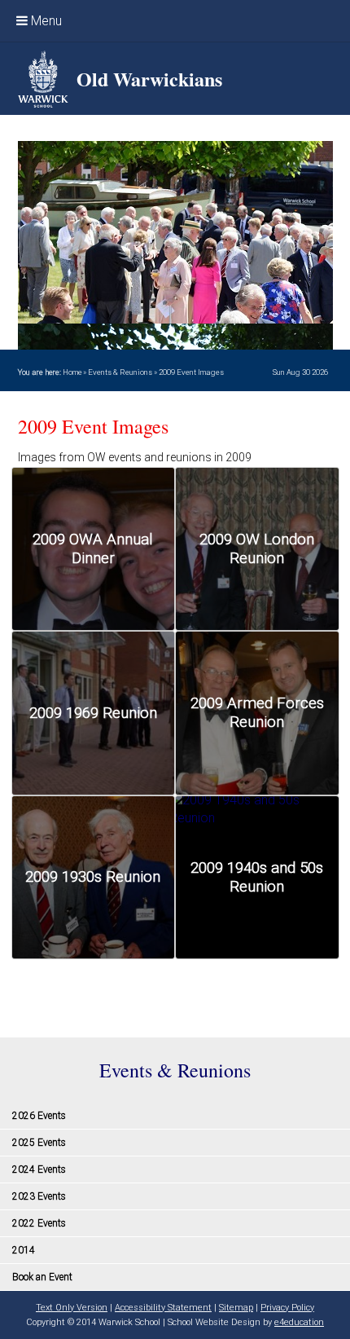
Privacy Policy (287, 1307)
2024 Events (39, 1169)
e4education (299, 1322)
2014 (23, 1250)
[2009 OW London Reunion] (257, 549)
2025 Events (39, 1142)
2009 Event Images (191, 372)
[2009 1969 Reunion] (93, 713)
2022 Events (39, 1223)
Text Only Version (71, 1307)
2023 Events (39, 1196)
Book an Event (42, 1277)
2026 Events (39, 1115)
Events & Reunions (120, 372)
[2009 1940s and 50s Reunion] (257, 877)
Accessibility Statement (163, 1307)
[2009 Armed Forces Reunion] (257, 713)
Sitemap (236, 1307)
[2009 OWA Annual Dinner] (93, 549)
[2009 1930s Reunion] (93, 877)
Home (72, 372)
